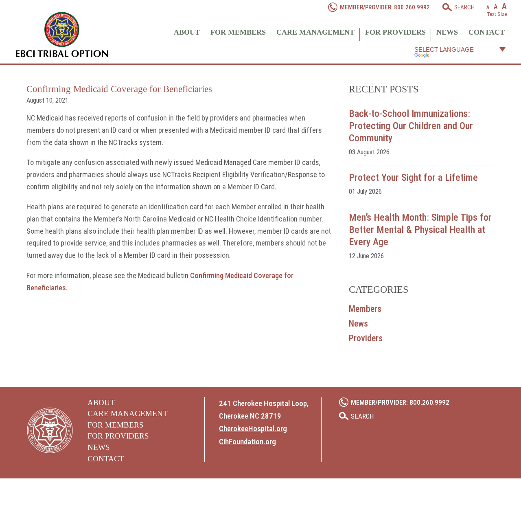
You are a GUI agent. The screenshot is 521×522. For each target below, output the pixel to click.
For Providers (395, 32)
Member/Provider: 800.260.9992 (385, 7)
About (187, 32)
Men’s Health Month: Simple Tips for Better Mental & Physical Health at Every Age (420, 230)
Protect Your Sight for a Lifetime (413, 177)
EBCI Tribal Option (62, 34)
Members (365, 309)
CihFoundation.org (247, 441)
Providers (366, 338)
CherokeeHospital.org (253, 428)
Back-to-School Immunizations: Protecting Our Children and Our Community (411, 126)
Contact (486, 32)
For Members (238, 32)
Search (464, 7)
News (447, 32)
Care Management (315, 32)
